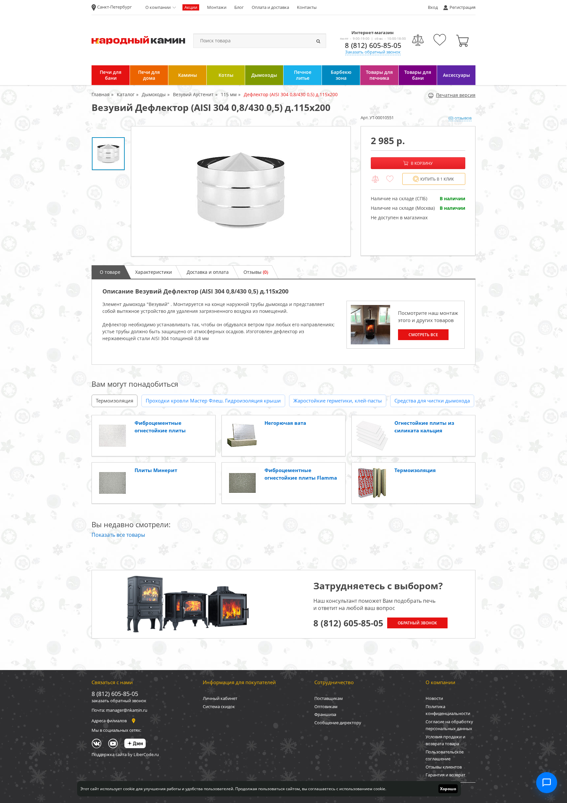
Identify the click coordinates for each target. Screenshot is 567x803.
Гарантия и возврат (445, 775)
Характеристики (153, 272)
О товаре (110, 272)
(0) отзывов (460, 118)
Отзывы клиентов (444, 767)
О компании (158, 7)
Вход (433, 7)
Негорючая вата (285, 423)
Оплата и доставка (270, 7)
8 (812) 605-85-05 (373, 45)
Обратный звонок (417, 623)
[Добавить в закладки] (389, 179)
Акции (190, 7)
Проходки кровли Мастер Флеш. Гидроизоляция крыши (213, 400)
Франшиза (325, 714)
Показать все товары (118, 534)
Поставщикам (328, 698)
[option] (240, 191)
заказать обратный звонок (119, 701)
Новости (434, 698)
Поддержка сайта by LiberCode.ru (125, 754)
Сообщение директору (337, 723)
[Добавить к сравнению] (375, 179)
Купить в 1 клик (437, 179)
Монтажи (216, 7)
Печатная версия (455, 95)
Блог (239, 7)
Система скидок (219, 706)
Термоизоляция (114, 400)
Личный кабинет (220, 698)
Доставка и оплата (208, 272)
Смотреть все (423, 334)
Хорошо (448, 789)
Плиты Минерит (156, 470)
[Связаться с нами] (546, 782)
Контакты (307, 7)
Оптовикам (326, 706)
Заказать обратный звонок (373, 52)
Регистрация (462, 7)
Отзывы (255, 272)
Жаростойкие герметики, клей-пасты (337, 400)
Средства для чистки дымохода (432, 400)
